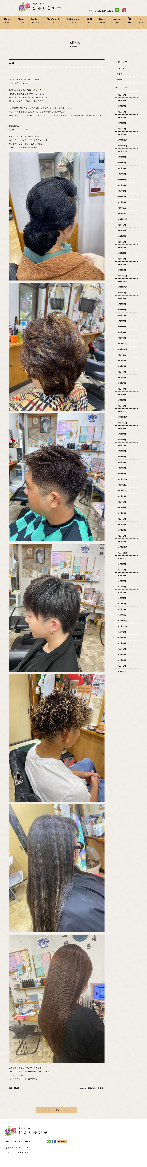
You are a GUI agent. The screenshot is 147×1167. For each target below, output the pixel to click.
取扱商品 (103, 22)
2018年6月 (121, 648)
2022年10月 (121, 354)
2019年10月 (121, 558)
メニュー (21, 22)
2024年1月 (121, 270)
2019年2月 (121, 603)
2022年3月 (121, 394)
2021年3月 (121, 462)
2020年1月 (121, 541)
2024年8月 (121, 230)
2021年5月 (121, 451)
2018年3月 (121, 660)
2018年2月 (121, 665)
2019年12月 (121, 547)
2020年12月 (121, 479)
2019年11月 (121, 552)
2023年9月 (121, 292)
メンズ (53, 22)
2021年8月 (121, 434)
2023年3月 (121, 326)
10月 (11, 63)
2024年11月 (121, 213)
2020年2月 (121, 535)
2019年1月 (121, 609)
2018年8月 (121, 637)
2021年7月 (121, 439)
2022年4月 (121, 388)
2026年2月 (121, 128)
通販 (129, 22)
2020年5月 (121, 518)
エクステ (73, 22)
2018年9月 (121, 631)
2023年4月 (121, 321)
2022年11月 (121, 349)
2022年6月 (121, 377)
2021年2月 (121, 467)
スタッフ (89, 22)
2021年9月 (121, 428)
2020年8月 (121, 501)
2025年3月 (121, 190)
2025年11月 (121, 145)
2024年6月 (121, 241)
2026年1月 (121, 134)
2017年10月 (121, 671)
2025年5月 (121, 179)
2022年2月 (121, 400)
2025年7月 (121, 168)
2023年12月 (121, 275)
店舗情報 (62, 1141)
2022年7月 (121, 371)
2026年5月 (121, 111)
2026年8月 (121, 94)
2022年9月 (121, 360)
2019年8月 (121, 569)
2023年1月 (121, 337)
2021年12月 (121, 411)
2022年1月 (121, 405)
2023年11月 (121, 281)
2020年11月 (121, 484)
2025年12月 (121, 140)
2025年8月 (121, 162)
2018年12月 (121, 615)
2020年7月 (121, 507)
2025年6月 (121, 173)
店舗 (117, 22)
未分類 (119, 79)
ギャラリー (35, 22)
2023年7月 (121, 304)
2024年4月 (121, 253)
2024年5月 (121, 247)
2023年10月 (121, 287)
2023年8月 (121, 298)
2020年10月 (121, 490)
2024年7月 (121, 236)
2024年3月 (121, 258)
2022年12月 (121, 343)
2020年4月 (121, 524)
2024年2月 (121, 264)
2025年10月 (121, 151)
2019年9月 (121, 564)
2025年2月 (121, 196)
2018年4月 (121, 654)
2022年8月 (121, 366)
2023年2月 (121, 332)
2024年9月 (121, 224)
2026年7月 (121, 100)
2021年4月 (121, 456)
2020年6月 (121, 513)
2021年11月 (121, 417)
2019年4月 (121, 592)
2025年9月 (121, 157)
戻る (58, 1110)
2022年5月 (121, 383)
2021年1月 (121, 473)
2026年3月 (121, 123)
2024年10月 (121, 219)
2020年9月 (121, 496)
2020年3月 (121, 530)
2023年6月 (121, 309)
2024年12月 (121, 207)
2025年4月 (121, 185)
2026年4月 (121, 117)
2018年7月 (121, 643)
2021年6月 (121, 445)
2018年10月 (121, 626)
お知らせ (92, 1087)
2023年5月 (121, 315)
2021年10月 (121, 422)
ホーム (7, 22)
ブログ (141, 22)
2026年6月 (121, 106)
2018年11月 (121, 620)
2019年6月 (121, 581)
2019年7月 (121, 575)
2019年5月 (121, 586)
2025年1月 (121, 202)
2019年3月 (121, 598)
